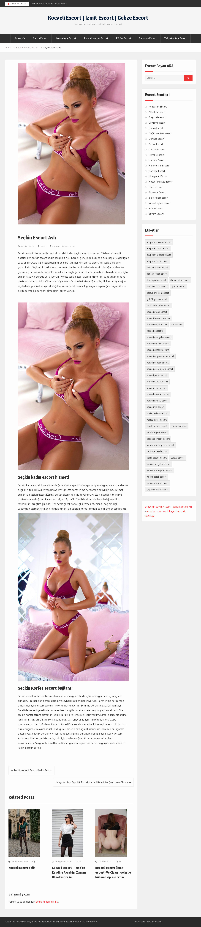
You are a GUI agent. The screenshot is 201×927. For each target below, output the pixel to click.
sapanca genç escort (157, 432)
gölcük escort (178, 286)
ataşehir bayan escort (157, 506)
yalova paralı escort (156, 476)
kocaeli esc (176, 324)
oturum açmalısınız (47, 901)
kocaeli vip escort (155, 406)
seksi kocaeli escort (157, 457)
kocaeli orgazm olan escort (160, 356)
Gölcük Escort (156, 149)
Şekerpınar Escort (158, 197)
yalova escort (177, 457)
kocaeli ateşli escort (157, 311)
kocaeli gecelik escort (158, 349)
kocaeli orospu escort (157, 362)
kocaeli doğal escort (157, 324)
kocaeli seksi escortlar (158, 394)
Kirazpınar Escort (158, 176)
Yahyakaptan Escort (175, 38)
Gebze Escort (40, 38)
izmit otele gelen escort (159, 305)
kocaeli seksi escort (157, 387)
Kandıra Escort (157, 160)
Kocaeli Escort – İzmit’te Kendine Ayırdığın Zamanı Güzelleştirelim (69, 872)
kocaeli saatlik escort (157, 381)
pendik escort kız (182, 506)
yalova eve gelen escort (159, 464)
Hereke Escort (156, 154)
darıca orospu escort (157, 273)
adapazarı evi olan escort (159, 242)
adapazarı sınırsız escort (159, 254)
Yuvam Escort (156, 213)
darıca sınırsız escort (157, 286)
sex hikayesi (169, 511)
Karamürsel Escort (65, 38)
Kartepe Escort (157, 170)
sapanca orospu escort (158, 438)
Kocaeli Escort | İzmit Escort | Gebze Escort (98, 17)
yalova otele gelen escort (159, 470)
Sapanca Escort (147, 38)
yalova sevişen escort (157, 483)
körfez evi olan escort (158, 413)
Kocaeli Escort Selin (21, 868)
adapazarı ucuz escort (157, 261)
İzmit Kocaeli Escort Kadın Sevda (33, 770)
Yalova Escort (156, 208)
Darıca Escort (156, 128)
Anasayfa (20, 38)
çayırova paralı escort (157, 489)
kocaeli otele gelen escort (160, 368)
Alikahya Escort (157, 111)
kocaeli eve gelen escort (159, 337)
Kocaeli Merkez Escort (96, 38)
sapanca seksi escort (157, 451)
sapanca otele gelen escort (160, 445)
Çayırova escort (157, 122)
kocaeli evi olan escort (158, 343)
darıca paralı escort (156, 280)
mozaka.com (153, 511)
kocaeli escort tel (155, 330)
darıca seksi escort (179, 280)
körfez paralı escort (157, 419)
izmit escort (139, 921)
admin (43, 246)
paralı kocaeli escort (157, 425)
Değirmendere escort (160, 133)
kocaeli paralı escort (157, 375)
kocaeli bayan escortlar (158, 318)
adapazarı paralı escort (158, 248)
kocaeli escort (154, 921)
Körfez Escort (123, 38)
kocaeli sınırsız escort (157, 400)
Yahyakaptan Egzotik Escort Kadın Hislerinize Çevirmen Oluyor (92, 782)
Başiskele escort (157, 117)
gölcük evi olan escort (158, 292)
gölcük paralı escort (157, 299)
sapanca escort (179, 425)
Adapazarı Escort (158, 106)
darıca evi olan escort (157, 267)
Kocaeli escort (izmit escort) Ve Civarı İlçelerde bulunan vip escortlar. (113, 872)
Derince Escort (157, 138)
